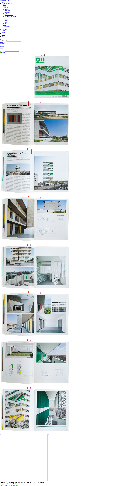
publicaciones (6, 7)
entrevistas (7, 12)
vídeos (4, 6)
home (3, 2)
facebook (4, 30)
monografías (8, 10)
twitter (3, 32)
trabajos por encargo (7, 3)
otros (6, 23)
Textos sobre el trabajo (10, 16)
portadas (7, 9)
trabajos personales (6, 17)
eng (2, 39)
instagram (4, 33)
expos (4, 25)
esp (2, 37)
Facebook (9, 483)
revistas (6, 13)
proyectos (5, 19)
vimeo (3, 35)
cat (2, 36)
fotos (4, 5)
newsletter (4, 29)
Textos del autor (9, 15)
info (3, 27)
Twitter (15, 483)
